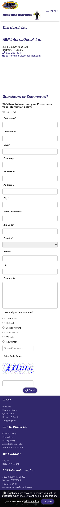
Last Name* (10, 131)
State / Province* (13, 211)
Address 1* (9, 171)
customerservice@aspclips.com (23, 55)
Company (9, 158)
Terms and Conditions (13, 447)
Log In (5, 460)
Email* (7, 144)
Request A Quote (10, 417)
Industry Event (13, 327)
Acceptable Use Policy (12, 443)
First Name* (10, 118)
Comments (9, 278)
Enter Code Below (13, 355)
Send (32, 390)
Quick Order (8, 413)
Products (6, 406)
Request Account (10, 463)
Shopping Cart (9, 420)
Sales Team (11, 318)
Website (10, 337)
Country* (8, 238)
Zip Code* (9, 224)
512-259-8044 (14, 52)
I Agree (48, 501)
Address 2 (9, 184)
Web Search (12, 332)
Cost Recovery (9, 433)
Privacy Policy (31, 501)
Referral (10, 323)
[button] (50, 10)
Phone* (7, 251)
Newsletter (11, 341)
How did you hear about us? (18, 312)
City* (6, 198)
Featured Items (9, 410)
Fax (5, 264)
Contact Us (7, 436)
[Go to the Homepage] (10, 8)
